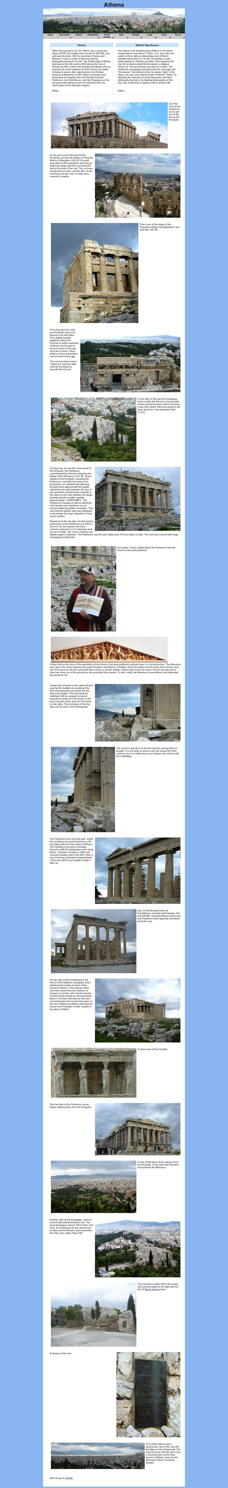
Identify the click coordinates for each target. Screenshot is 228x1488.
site (73, 356)
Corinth (69, 1478)
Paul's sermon (152, 1289)
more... (56, 90)
